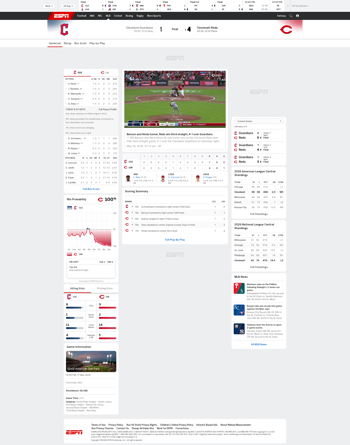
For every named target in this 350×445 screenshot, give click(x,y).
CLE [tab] (80, 72)
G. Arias (72, 103)
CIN (131, 167)
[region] (184, 162)
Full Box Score (91, 189)
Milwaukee (240, 240)
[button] (290, 15)
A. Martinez (74, 143)
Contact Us (122, 428)
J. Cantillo (71, 182)
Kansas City (240, 207)
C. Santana (73, 98)
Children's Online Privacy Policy (176, 425)
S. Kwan (72, 83)
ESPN (61, 16)
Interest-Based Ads (206, 425)
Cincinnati (239, 260)
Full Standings (259, 214)
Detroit (237, 202)
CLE (131, 161)
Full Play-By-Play (175, 240)
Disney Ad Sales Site (143, 428)
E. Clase (70, 177)
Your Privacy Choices (102, 428)
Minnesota (239, 197)
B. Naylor (72, 148)
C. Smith (70, 167)
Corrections (182, 428)
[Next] (287, 6)
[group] (259, 135)
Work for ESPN (165, 428)
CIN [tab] (107, 72)
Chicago (238, 186)
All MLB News (259, 344)
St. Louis (238, 250)
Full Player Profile (108, 109)
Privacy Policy (115, 425)
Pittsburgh (239, 255)
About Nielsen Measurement (235, 425)
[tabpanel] (91, 131)
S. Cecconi (71, 162)
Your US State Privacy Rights (141, 425)
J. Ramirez (73, 88)
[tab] (77, 72)
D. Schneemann (75, 138)
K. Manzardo (74, 93)
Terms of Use (98, 425)
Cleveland (239, 192)
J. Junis (69, 172)
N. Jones (72, 153)
